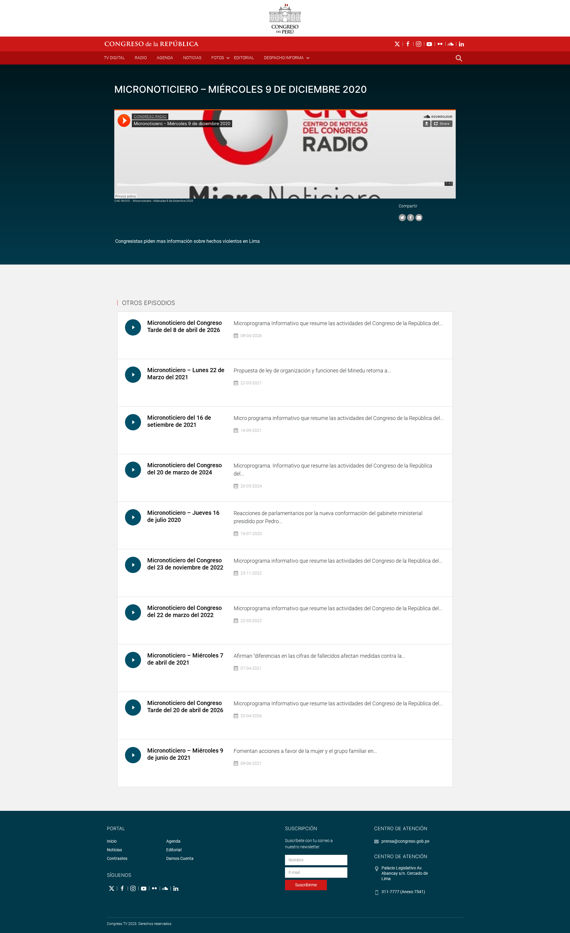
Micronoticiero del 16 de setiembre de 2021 (179, 421)
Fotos (217, 57)
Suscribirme (306, 884)
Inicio (112, 841)
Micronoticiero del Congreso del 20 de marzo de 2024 (184, 469)
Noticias (192, 57)
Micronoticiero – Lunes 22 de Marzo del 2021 (185, 373)
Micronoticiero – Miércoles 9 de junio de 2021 (185, 754)
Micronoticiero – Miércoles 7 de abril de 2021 (185, 659)
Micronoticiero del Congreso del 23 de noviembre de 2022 (185, 564)
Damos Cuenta (180, 858)
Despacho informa (284, 57)
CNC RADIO (122, 200)
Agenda (165, 57)
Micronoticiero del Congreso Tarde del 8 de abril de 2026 (184, 326)
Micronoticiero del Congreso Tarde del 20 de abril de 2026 (185, 706)
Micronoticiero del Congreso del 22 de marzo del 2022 (184, 611)
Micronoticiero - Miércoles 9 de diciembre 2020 (163, 200)
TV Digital (114, 57)
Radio (141, 57)
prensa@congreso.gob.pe (405, 841)
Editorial (244, 57)
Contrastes (117, 858)
